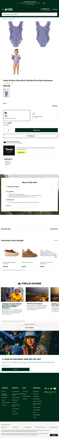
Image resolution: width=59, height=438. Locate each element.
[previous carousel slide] (17, 3)
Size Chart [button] (54, 105)
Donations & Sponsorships (4, 395)
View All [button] (56, 240)
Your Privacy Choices (39, 427)
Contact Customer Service (16, 406)
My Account (14, 402)
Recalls (34, 412)
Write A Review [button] (54, 228)
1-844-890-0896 (27, 431)
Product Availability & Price (37, 404)
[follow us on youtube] (54, 388)
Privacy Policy (15, 427)
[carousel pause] (44, 3)
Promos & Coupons (26, 396)
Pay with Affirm (15, 413)
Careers (3, 400)
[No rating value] (7, 83)
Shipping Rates (36, 398)
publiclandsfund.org (33, 434)
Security (34, 417)
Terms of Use (3, 427)
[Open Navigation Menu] (3, 9)
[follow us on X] (51, 388)
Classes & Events (15, 391)
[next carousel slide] (42, 3)
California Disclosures (53, 427)
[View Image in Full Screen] (16, 34)
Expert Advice (36, 391)
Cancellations (36, 396)
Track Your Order (15, 408)
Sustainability (4, 397)
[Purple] (6, 94)
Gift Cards (14, 411)
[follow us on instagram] (49, 388)
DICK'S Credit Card (16, 397)
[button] (10, 123)
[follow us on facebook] (46, 388)
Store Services (15, 400)
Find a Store (25, 391)
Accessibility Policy (27, 427)
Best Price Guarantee (37, 401)
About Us (3, 391)
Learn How (20, 143)
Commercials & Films (6, 402)
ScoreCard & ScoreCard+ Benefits (17, 395)
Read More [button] (8, 205)
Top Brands (25, 398)
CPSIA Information (36, 407)
